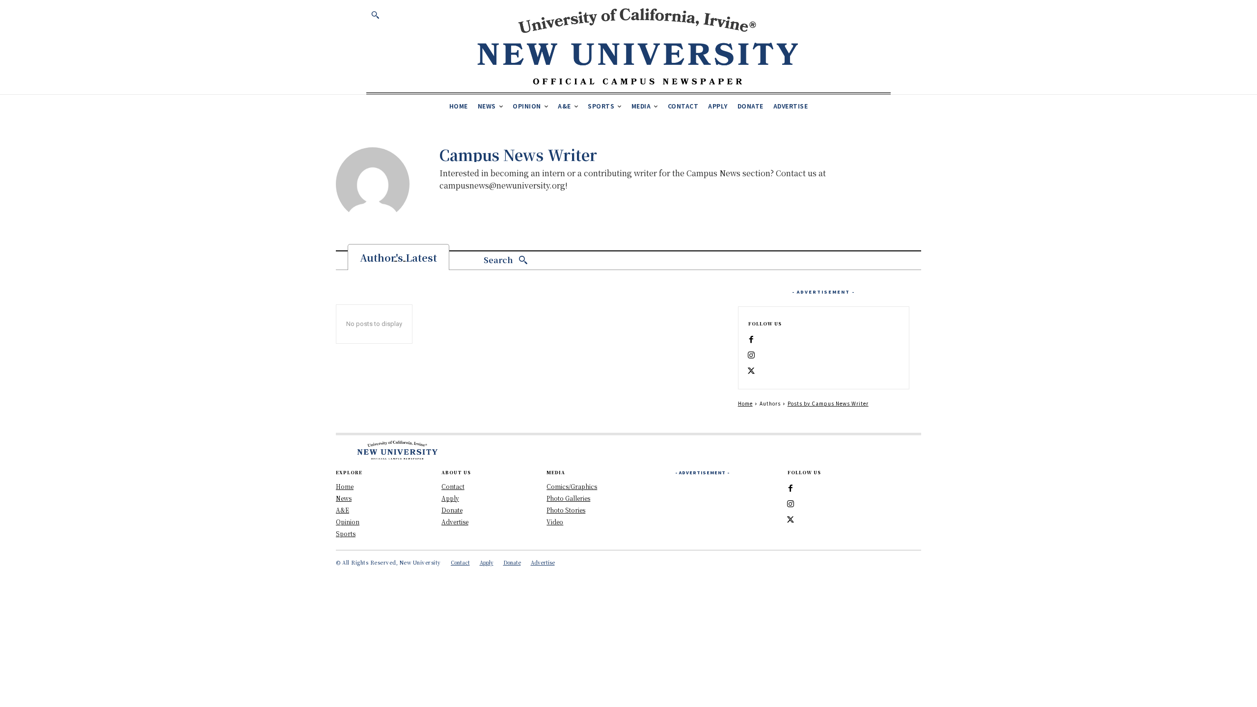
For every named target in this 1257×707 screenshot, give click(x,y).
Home (745, 403)
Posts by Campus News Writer (828, 403)
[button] (375, 15)
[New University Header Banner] (637, 46)
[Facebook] (751, 340)
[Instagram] (751, 355)
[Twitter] (751, 371)
